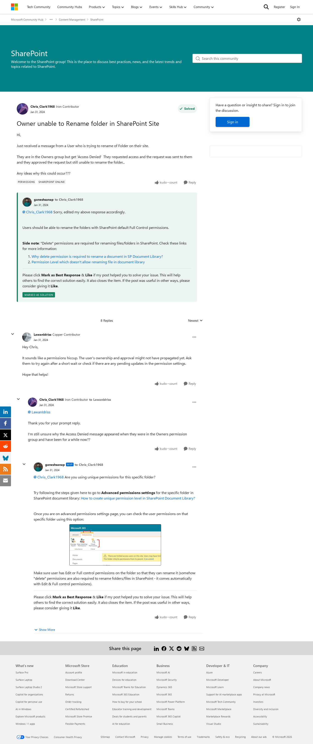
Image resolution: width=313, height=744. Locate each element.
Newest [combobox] (195, 320)
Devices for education (124, 679)
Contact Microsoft (125, 737)
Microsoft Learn (215, 687)
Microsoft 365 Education (125, 694)
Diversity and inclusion (265, 709)
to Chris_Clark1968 (69, 199)
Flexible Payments (75, 723)
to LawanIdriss (100, 399)
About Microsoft (262, 679)
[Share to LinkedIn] (156, 648)
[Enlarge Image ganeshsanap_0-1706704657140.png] (115, 545)
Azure (209, 672)
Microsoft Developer (217, 679)
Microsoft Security (166, 679)
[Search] (266, 7)
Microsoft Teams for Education (129, 687)
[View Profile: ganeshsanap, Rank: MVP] (38, 467)
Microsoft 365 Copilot (168, 716)
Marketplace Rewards (218, 716)
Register (279, 7)
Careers (257, 672)
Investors (258, 701)
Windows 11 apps (25, 723)
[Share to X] (171, 648)
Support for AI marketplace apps (224, 694)
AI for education (121, 723)
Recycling (240, 737)
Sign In (295, 7)
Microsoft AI (163, 672)
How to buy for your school (127, 701)
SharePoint (96, 19)
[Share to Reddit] (179, 648)
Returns (69, 694)
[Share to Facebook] (164, 648)
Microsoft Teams (165, 709)
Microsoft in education (124, 672)
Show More (47, 629)
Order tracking (73, 701)
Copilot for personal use (29, 701)
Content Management (72, 19)
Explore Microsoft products (30, 716)
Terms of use (184, 737)
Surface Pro (22, 672)
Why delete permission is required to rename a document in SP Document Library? (97, 256)
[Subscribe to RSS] (194, 648)
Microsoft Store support (78, 687)
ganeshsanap (44, 199)
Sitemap (105, 737)
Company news (261, 687)
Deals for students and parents (129, 716)
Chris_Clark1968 (42, 106)
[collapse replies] (12, 334)
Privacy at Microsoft (264, 694)
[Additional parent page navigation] (51, 19)
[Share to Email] (201, 648)
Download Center (75, 679)
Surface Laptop (24, 679)
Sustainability (260, 723)
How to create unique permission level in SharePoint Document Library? (138, 498)
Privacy (144, 737)
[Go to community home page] (14, 6)
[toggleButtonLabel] (299, 19)
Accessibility (260, 716)
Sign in (232, 121)
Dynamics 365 (164, 687)
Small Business (164, 723)
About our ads (259, 737)
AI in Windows (23, 709)
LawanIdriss (42, 334)
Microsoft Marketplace (218, 709)
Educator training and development (131, 709)
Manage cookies (163, 737)
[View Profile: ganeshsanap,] (27, 202)
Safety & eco (222, 737)
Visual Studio (213, 723)
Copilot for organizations (29, 694)
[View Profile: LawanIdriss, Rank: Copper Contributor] (26, 337)
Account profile (73, 672)
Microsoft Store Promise (78, 716)
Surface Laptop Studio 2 (29, 687)
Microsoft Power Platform (170, 701)
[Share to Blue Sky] (186, 648)
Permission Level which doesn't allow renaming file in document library (88, 261)
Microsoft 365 (164, 694)
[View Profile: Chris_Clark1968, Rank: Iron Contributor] (22, 109)
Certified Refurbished (77, 709)
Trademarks (203, 737)
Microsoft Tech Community (221, 701)
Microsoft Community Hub (27, 19)
